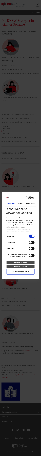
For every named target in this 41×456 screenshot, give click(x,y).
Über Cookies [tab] (31, 203)
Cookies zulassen (20, 262)
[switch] (31, 242)
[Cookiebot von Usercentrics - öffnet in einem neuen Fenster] (25, 197)
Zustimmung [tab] (11, 203)
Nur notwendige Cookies (20, 271)
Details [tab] (20, 203)
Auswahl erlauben (20, 266)
